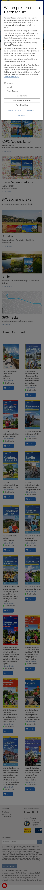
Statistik (9, 87)
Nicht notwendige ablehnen (22, 100)
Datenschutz (30, 111)
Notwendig (10, 83)
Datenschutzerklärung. (11, 77)
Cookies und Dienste (14, 111)
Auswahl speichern (22, 105)
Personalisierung (12, 91)
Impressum (21, 115)
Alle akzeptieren (22, 96)
